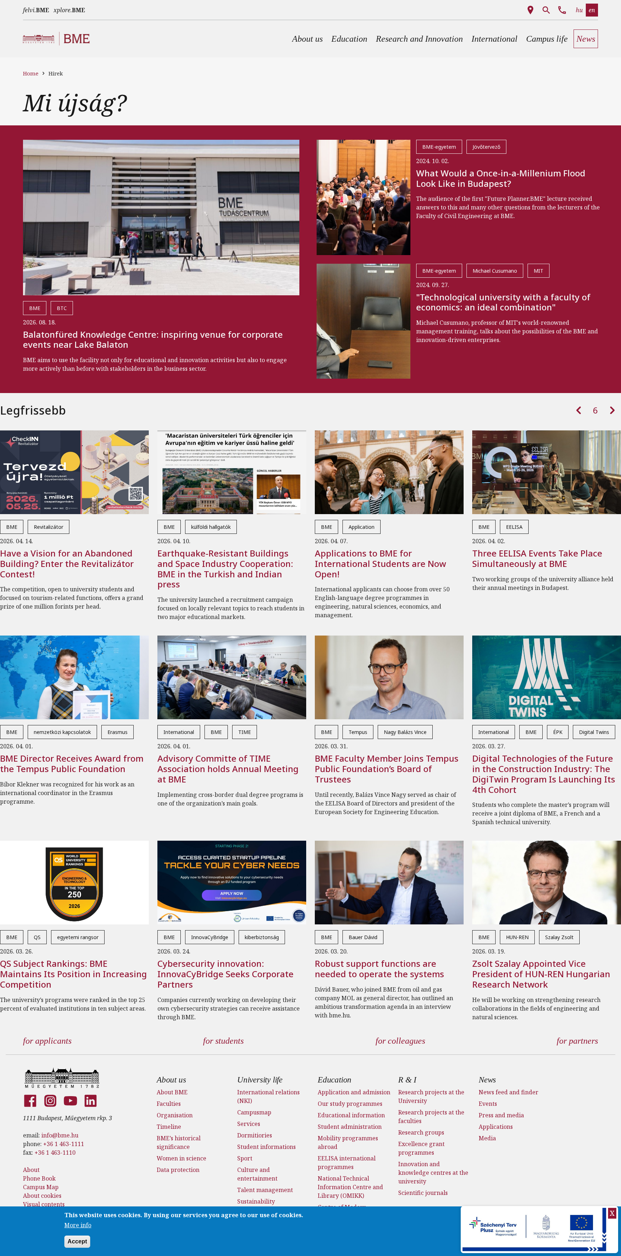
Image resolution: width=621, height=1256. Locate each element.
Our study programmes (350, 1104)
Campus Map (41, 1187)
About (31, 1170)
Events (488, 1104)
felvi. (36, 10)
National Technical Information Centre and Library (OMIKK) (350, 1187)
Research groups (421, 1132)
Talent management (265, 1190)
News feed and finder (508, 1092)
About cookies (42, 1196)
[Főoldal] (62, 1078)
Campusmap (254, 1112)
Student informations (266, 1147)
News (487, 1079)
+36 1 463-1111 (63, 1144)
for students (223, 1040)
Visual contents (44, 1204)
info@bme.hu (59, 1135)
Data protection (178, 1170)
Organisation (175, 1115)
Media (487, 1138)
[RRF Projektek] (535, 1229)
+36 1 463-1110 (54, 1152)
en (592, 10)
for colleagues (400, 1040)
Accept (77, 1241)
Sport (244, 1158)
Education (334, 1079)
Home (30, 73)
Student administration (350, 1127)
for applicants (47, 1040)
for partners (577, 1040)
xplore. (69, 10)
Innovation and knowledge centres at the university (433, 1172)
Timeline (169, 1127)
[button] (307, 38)
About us (171, 1079)
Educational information (351, 1115)
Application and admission (354, 1092)
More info (77, 1225)
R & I (407, 1079)
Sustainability (256, 1201)
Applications (496, 1127)
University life (259, 1079)
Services (248, 1124)
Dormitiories (254, 1135)
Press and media (501, 1115)
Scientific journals (423, 1193)
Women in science (181, 1158)
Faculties (169, 1104)
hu (579, 10)
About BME (172, 1092)
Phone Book (39, 1178)
